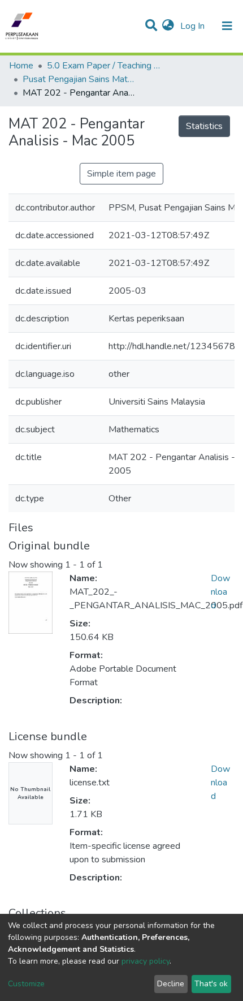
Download (220, 592)
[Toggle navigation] (227, 26)
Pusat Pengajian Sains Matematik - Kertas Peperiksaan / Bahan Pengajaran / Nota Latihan (79, 79)
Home (21, 65)
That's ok (211, 983)
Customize (26, 983)
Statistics (204, 126)
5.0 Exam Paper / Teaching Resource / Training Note (103, 65)
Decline (170, 983)
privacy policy (146, 961)
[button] (168, 26)
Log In (193, 26)
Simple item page (121, 173)
